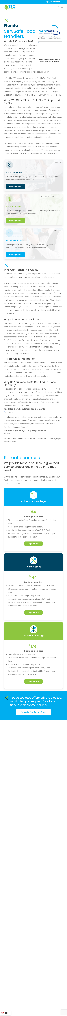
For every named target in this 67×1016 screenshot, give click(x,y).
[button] (62, 7)
